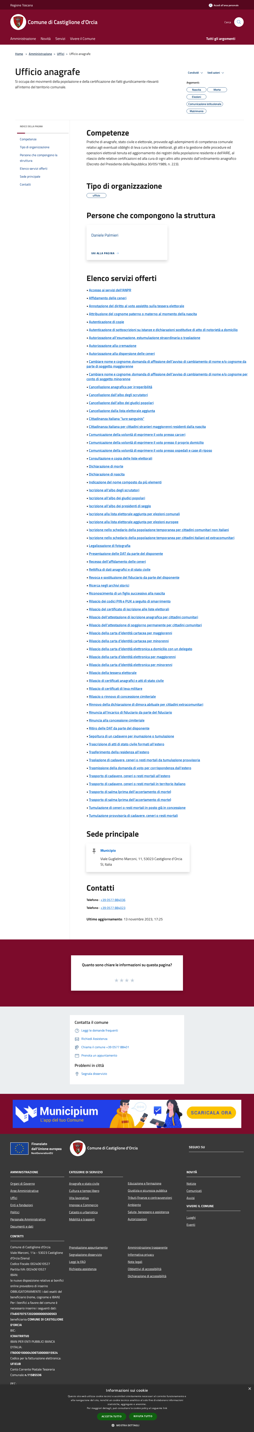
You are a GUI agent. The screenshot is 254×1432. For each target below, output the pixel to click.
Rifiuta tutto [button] (143, 1416)
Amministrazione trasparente (147, 1247)
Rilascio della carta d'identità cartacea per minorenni (129, 641)
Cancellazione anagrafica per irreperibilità (120, 387)
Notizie (191, 1183)
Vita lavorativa (79, 1197)
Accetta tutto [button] (112, 1416)
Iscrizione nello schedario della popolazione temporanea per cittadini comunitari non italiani (159, 529)
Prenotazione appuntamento (88, 1247)
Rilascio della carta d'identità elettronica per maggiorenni (132, 656)
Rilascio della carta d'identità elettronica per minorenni (130, 664)
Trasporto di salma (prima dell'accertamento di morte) (130, 791)
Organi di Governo (22, 1183)
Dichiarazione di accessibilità (147, 1276)
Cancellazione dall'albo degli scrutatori (118, 394)
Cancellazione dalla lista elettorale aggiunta (122, 410)
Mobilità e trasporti (82, 1219)
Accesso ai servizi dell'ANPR (110, 290)
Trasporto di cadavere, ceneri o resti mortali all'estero (129, 776)
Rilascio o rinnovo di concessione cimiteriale (122, 696)
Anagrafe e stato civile (84, 1183)
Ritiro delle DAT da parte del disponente (119, 728)
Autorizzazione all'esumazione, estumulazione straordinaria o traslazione (144, 337)
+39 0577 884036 (113, 899)
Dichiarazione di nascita (107, 474)
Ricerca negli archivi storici (109, 585)
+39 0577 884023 (113, 907)
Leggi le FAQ (77, 1261)
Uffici (60, 53)
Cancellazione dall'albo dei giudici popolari (121, 402)
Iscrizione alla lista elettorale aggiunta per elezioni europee (133, 521)
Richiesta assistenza (82, 1268)
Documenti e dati (21, 1226)
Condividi (193, 72)
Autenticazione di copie (106, 321)
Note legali (135, 1261)
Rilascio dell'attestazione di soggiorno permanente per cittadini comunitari (145, 625)
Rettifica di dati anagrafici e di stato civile (119, 569)
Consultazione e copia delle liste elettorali (120, 458)
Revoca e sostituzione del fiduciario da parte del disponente (134, 577)
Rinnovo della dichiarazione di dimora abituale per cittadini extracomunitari (146, 704)
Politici (14, 1212)
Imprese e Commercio (83, 1205)
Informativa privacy (141, 1254)
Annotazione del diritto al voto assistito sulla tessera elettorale (136, 306)
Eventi (191, 1224)
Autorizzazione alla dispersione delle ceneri (122, 353)
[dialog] (127, 1408)
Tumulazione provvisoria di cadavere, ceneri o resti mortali (133, 815)
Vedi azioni (213, 72)
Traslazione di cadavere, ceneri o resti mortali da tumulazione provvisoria (144, 760)
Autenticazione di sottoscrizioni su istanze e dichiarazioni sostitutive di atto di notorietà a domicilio (163, 329)
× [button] (249, 1388)
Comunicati (194, 1190)
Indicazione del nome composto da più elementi (125, 482)
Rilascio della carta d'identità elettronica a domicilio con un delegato (140, 649)
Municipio (108, 850)
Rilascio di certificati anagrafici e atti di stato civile (126, 680)
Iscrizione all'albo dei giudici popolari (117, 498)
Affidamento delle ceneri (107, 298)
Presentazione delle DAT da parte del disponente (126, 553)
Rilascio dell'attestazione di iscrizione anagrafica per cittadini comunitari (143, 617)
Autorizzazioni (137, 1219)
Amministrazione (40, 53)
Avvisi (191, 1197)
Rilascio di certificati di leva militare (115, 688)
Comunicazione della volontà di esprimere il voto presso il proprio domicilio (146, 442)
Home (19, 53)
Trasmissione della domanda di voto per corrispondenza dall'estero (140, 768)
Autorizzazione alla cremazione (112, 345)
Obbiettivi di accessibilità (144, 1268)
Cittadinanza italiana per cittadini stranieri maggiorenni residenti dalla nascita (147, 426)
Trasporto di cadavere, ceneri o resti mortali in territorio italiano (137, 783)
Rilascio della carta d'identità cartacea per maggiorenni (130, 633)
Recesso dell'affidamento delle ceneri (117, 561)
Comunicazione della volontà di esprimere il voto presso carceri (137, 434)
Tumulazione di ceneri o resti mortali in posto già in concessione (137, 807)
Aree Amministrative (24, 1190)
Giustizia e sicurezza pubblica (147, 1190)
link (165, 1408)
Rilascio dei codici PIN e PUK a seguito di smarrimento (130, 601)
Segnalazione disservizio (85, 1254)
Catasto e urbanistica (83, 1212)
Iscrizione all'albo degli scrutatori (114, 490)
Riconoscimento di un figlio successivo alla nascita (127, 593)
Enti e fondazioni (21, 1205)
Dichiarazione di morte (106, 466)
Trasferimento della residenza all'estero (119, 752)
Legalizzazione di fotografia (109, 545)
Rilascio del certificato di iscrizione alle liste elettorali (129, 609)
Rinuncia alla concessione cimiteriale (116, 720)
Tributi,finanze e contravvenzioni (150, 1197)
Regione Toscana (21, 5)
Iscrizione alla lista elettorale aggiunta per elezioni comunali (134, 514)
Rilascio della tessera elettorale (113, 672)
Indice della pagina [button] (31, 126)
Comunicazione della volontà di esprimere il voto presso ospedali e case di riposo (150, 450)
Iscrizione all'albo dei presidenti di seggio (120, 506)
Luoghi (191, 1217)
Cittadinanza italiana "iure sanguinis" (116, 418)
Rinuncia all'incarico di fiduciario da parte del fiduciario (130, 712)
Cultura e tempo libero (84, 1190)
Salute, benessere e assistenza (148, 1212)
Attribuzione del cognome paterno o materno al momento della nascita (143, 314)
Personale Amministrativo (27, 1219)
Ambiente (134, 1204)
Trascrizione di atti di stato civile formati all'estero (126, 744)
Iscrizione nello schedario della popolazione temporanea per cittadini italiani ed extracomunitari (161, 537)
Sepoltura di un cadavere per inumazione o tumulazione (131, 736)
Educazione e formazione (144, 1183)
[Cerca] (239, 22)
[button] (126, 1425)
